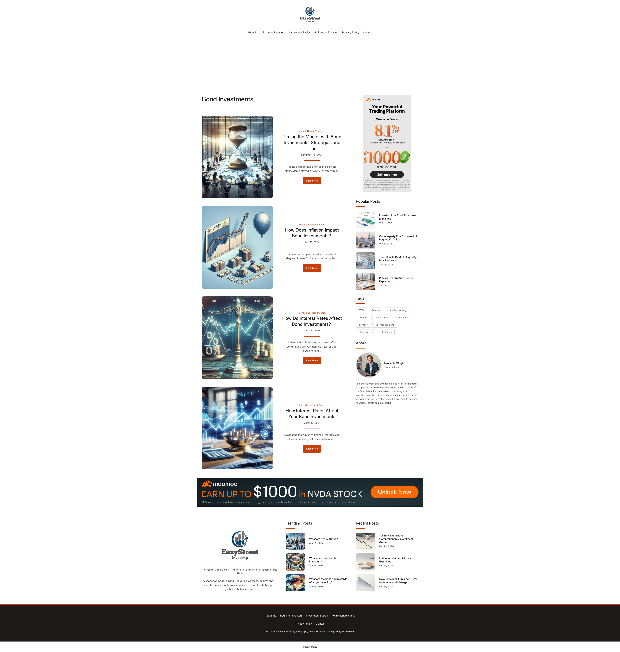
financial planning (397, 310)
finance (376, 310)
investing (363, 317)
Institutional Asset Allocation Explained (396, 559)
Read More (313, 181)
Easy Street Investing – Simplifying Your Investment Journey (304, 631)
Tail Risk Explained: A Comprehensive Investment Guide (396, 539)
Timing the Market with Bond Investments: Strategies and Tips (312, 142)
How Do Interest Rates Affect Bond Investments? (312, 321)
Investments (402, 317)
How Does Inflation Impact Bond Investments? (312, 232)
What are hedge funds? (323, 539)
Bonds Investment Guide (312, 405)
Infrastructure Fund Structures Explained (397, 217)
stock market (366, 332)
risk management (385, 324)
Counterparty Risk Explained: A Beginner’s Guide (398, 238)
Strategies (386, 332)
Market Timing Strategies (312, 131)
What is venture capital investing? (323, 559)
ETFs (361, 310)
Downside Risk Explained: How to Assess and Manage (398, 580)
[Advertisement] (310, 62)
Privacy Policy (310, 647)
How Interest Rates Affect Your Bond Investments (312, 413)
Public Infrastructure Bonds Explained (396, 279)
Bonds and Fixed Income (312, 224)
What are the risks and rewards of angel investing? (328, 580)
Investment (382, 317)
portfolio (363, 324)
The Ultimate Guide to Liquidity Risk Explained (398, 258)
